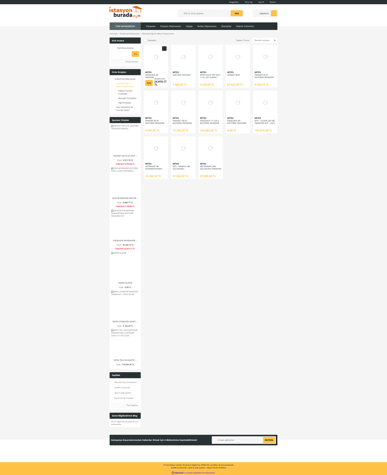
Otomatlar (226, 26)
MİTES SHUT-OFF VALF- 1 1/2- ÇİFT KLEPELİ (210, 76)
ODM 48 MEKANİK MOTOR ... (125, 198)
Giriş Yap (248, 2)
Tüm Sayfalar (132, 405)
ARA (237, 13)
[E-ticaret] (193, 472)
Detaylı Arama (131, 61)
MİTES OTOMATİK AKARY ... (125, 321)
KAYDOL (269, 440)
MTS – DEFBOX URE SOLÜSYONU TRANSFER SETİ (181, 169)
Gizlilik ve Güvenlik (179, 467)
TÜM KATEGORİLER (125, 26)
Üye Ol (261, 2)
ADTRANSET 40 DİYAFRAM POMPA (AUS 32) (153, 169)
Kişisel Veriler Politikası (216, 467)
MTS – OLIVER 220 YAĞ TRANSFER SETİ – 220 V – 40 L (265, 123)
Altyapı (189, 26)
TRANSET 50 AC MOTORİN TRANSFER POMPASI (264, 77)
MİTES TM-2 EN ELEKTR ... (125, 360)
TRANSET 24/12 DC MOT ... (125, 155)
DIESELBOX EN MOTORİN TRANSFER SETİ (236, 123)
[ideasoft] (178, 472)
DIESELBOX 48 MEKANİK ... (125, 240)
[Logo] (125, 11)
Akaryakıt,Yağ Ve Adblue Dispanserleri (158, 33)
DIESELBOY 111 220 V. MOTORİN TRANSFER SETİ (209, 123)
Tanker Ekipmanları (207, 26)
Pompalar (151, 26)
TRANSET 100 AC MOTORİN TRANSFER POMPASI (182, 123)
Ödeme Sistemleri (245, 26)
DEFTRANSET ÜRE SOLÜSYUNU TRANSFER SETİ (210, 169)
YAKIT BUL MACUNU (182, 74)
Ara (135, 54)
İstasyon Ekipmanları (170, 26)
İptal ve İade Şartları (197, 467)
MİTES (148, 72)
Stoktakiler (152, 40)
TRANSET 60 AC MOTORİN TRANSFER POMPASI (154, 123)
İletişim (272, 2)
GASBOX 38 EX (233, 74)
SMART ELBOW (125, 282)
